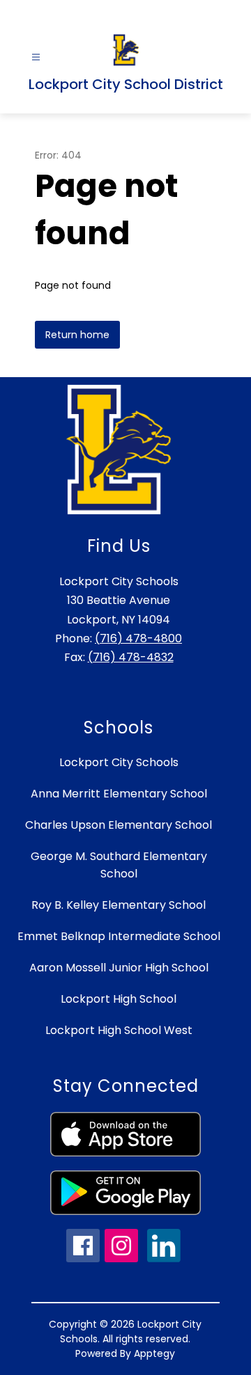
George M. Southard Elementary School (119, 865)
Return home (77, 335)
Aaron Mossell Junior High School (118, 968)
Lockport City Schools (118, 762)
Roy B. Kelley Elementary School (118, 905)
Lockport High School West (118, 1030)
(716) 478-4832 (131, 657)
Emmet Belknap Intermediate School (118, 936)
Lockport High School (118, 999)
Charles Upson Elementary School (118, 825)
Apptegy (154, 1353)
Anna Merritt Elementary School (119, 794)
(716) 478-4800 (138, 638)
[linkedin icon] (164, 1258)
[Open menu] (36, 57)
